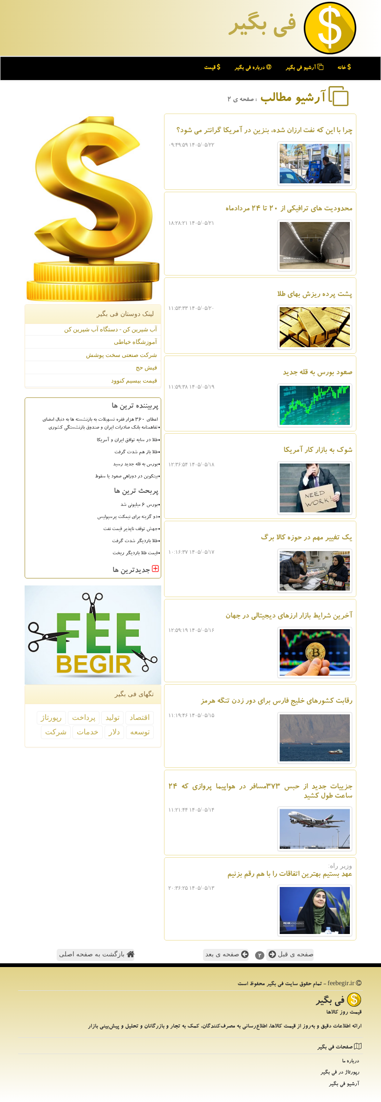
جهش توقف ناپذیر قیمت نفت (130, 529)
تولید (112, 717)
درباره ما (350, 1062)
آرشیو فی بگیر (301, 68)
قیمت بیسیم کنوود (134, 380)
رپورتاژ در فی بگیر (339, 1073)
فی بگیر (261, 26)
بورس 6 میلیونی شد (139, 505)
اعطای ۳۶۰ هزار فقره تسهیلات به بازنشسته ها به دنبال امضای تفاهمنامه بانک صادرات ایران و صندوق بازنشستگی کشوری (100, 424)
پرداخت (83, 717)
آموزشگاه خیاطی (135, 341)
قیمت (210, 68)
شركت (55, 732)
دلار (114, 732)
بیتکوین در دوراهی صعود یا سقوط (126, 477)
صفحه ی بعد (223, 954)
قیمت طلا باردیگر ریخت (135, 554)
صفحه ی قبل (295, 954)
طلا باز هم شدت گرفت (136, 453)
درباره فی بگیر (250, 68)
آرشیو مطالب (294, 99)
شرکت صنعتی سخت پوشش (121, 354)
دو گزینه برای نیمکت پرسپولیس (127, 517)
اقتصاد (140, 717)
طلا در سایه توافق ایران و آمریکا (127, 440)
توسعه (140, 732)
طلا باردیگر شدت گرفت (135, 541)
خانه (342, 68)
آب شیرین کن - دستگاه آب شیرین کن (110, 329)
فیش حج (146, 367)
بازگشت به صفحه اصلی (92, 954)
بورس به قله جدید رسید (135, 465)
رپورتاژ (51, 717)
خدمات (88, 732)
